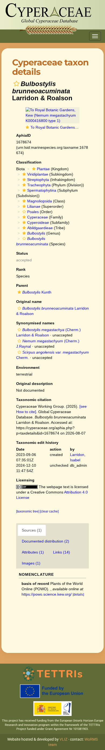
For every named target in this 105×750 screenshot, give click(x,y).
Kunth (36, 292)
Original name (29, 301)
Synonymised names (35, 323)
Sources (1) (32, 530)
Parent (22, 285)
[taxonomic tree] (28, 511)
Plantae (43, 169)
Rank (21, 269)
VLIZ (63, 739)
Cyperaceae (37, 217)
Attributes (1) (33, 552)
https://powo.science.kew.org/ (47, 594)
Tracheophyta (39, 185)
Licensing (25, 480)
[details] (78, 594)
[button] (16, 83)
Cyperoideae (38, 222)
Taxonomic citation (33, 400)
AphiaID (23, 135)
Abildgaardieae (40, 228)
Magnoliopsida (39, 201)
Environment (28, 367)
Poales (33, 212)
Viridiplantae (37, 174)
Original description (34, 383)
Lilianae (33, 206)
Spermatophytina (41, 190)
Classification (28, 162)
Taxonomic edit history (37, 442)
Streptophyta (38, 179)
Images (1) (31, 563)
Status (22, 253)
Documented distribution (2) (45, 541)
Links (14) (61, 552)
